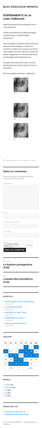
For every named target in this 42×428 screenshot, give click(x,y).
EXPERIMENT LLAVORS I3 (15, 318)
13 (11, 355)
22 (21, 360)
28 (16, 364)
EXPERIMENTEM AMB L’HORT (17, 414)
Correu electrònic (11, 222)
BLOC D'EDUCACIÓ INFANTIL (20, 6)
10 (31, 351)
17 (31, 355)
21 (16, 360)
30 (26, 364)
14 (16, 355)
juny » (31, 368)
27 (11, 364)
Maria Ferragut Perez (13, 160)
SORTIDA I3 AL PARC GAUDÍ (16, 312)
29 (21, 364)
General (33, 160)
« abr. (11, 368)
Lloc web (7, 232)
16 (26, 355)
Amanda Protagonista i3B (15, 412)
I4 (6, 393)
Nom (5, 213)
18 (36, 355)
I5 (6, 396)
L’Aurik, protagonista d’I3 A (16, 323)
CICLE (7, 385)
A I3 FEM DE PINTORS (13, 307)
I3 (6, 390)
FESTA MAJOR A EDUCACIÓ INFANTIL (19, 302)
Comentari (7, 183)
